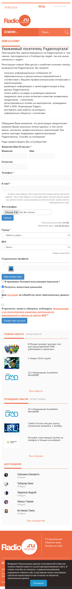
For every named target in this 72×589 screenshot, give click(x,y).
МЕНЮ (11, 32)
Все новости (36, 391)
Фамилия (7, 151)
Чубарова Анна (25, 483)
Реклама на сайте (54, 545)
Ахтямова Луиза (26, 510)
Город (6, 229)
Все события (36, 456)
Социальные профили (15, 258)
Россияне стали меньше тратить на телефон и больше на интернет (45, 439)
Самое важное (33, 334)
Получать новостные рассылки (23, 287)
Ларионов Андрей (26, 492)
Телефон (8, 172)
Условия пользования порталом (39, 281)
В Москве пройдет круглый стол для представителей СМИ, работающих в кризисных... (44, 347)
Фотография (9, 206)
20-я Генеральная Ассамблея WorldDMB (43, 374)
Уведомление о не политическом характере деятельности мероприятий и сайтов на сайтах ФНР (35, 312)
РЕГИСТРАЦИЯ (60, 6)
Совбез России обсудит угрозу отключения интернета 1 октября (45, 424)
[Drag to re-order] (4, 266)
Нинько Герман (25, 501)
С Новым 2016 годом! (39, 358)
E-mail (6, 183)
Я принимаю (32, 281)
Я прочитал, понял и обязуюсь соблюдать (35, 312)
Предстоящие (38, 399)
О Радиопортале (53, 539)
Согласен (38, 583)
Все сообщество (36, 520)
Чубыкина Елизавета (28, 474)
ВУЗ (4, 241)
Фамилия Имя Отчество (16, 146)
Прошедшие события (16, 399)
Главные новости (14, 334)
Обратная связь (53, 542)
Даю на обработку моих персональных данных (35, 296)
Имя (31, 151)
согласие (12, 294)
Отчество (7, 161)
